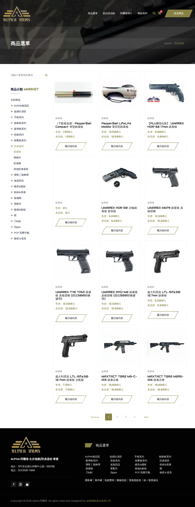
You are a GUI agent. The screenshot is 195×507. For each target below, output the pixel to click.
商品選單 (93, 13)
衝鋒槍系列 (20, 123)
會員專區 (179, 13)
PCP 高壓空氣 (21, 233)
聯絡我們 (142, 13)
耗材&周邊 (20, 192)
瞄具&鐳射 (20, 186)
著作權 (98, 480)
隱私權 (88, 480)
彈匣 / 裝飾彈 (21, 175)
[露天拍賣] (20, 484)
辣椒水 (17, 157)
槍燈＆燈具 (20, 238)
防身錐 (17, 163)
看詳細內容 (71, 146)
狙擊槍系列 (20, 140)
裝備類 (17, 198)
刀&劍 (17, 221)
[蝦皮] (27, 484)
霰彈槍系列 (20, 129)
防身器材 (19, 146)
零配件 (17, 204)
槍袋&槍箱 (20, 209)
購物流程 (121, 480)
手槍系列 (19, 117)
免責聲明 (109, 480)
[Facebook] (14, 484)
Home (168, 43)
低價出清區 (20, 111)
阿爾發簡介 (126, 13)
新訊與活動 (109, 13)
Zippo (17, 227)
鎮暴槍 (17, 151)
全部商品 (15, 100)
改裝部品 (19, 180)
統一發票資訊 (151, 480)
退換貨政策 (135, 480)
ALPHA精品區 (21, 105)
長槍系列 (19, 134)
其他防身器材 (21, 169)
